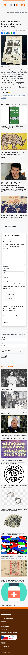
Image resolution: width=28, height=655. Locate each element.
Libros (12, 30)
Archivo (3, 30)
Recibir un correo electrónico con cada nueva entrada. (13, 317)
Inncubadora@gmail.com (8, 618)
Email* (5, 270)
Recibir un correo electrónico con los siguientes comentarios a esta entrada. (13, 308)
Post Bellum (4, 629)
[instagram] (6, 647)
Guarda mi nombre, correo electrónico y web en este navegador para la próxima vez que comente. (14, 285)
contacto (3, 621)
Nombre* (6, 266)
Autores (8, 30)
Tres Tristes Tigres (12, 74)
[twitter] (4, 647)
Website (5, 275)
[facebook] (2, 647)
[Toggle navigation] (4, 16)
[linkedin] (8, 647)
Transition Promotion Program (9, 632)
